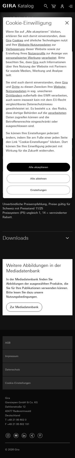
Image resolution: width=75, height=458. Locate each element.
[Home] (23, 6)
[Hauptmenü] (69, 6)
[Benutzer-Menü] (62, 6)
